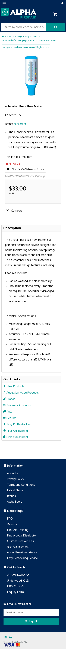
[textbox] (23, 27)
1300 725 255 (15, 586)
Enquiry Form (15, 592)
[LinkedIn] (10, 637)
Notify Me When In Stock (27, 169)
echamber (20, 124)
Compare (17, 210)
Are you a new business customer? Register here (26, 47)
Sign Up (33, 621)
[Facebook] (6, 637)
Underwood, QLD (18, 580)
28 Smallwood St (18, 575)
